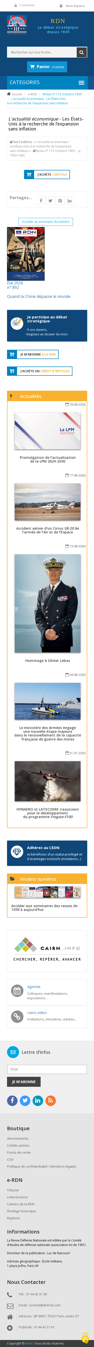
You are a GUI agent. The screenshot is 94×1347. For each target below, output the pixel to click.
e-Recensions (17, 1197)
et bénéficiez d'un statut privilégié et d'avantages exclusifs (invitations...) (54, 856)
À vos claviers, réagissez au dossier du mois (46, 332)
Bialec (29, 1343)
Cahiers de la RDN (20, 1204)
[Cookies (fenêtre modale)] (85, 1338)
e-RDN (32, 94)
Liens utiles (37, 1012)
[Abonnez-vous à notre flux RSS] (50, 1101)
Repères (13, 1218)
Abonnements (18, 1138)
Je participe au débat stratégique (47, 319)
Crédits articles (18, 1145)
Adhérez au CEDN (43, 847)
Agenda (33, 986)
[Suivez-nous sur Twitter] (25, 1101)
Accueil (17, 94)
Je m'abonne (24, 1081)
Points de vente (19, 1152)
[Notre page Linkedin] (38, 1101)
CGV (10, 1159)
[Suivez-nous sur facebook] (12, 1101)
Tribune (13, 1190)
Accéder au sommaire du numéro (46, 222)
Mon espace (75, 5)
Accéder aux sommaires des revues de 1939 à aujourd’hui (44, 907)
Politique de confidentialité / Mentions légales (41, 1166)
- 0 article (50, 66)
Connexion (27, 5)
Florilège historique (21, 1211)
